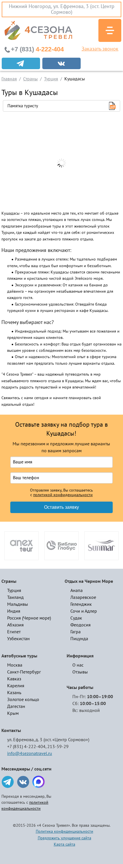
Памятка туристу (22, 105)
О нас (78, 665)
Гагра (75, 631)
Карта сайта (64, 844)
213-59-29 (58, 746)
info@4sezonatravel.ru (29, 753)
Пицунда (79, 638)
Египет (14, 631)
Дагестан (16, 706)
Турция (14, 590)
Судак (76, 618)
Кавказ (14, 679)
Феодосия (80, 625)
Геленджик (81, 604)
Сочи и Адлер (83, 611)
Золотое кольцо (23, 699)
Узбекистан (18, 638)
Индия (13, 611)
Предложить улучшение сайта (64, 838)
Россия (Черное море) (29, 618)
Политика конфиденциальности (64, 831)
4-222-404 (37, 49)
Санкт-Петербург (24, 672)
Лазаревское (83, 597)
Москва (14, 665)
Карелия (15, 685)
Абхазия (15, 625)
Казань (14, 692)
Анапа (76, 590)
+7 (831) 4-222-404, (26, 746)
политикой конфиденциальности (63, 495)
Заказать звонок (100, 49)
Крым (13, 713)
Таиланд (15, 597)
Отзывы (80, 672)
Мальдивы (17, 604)
